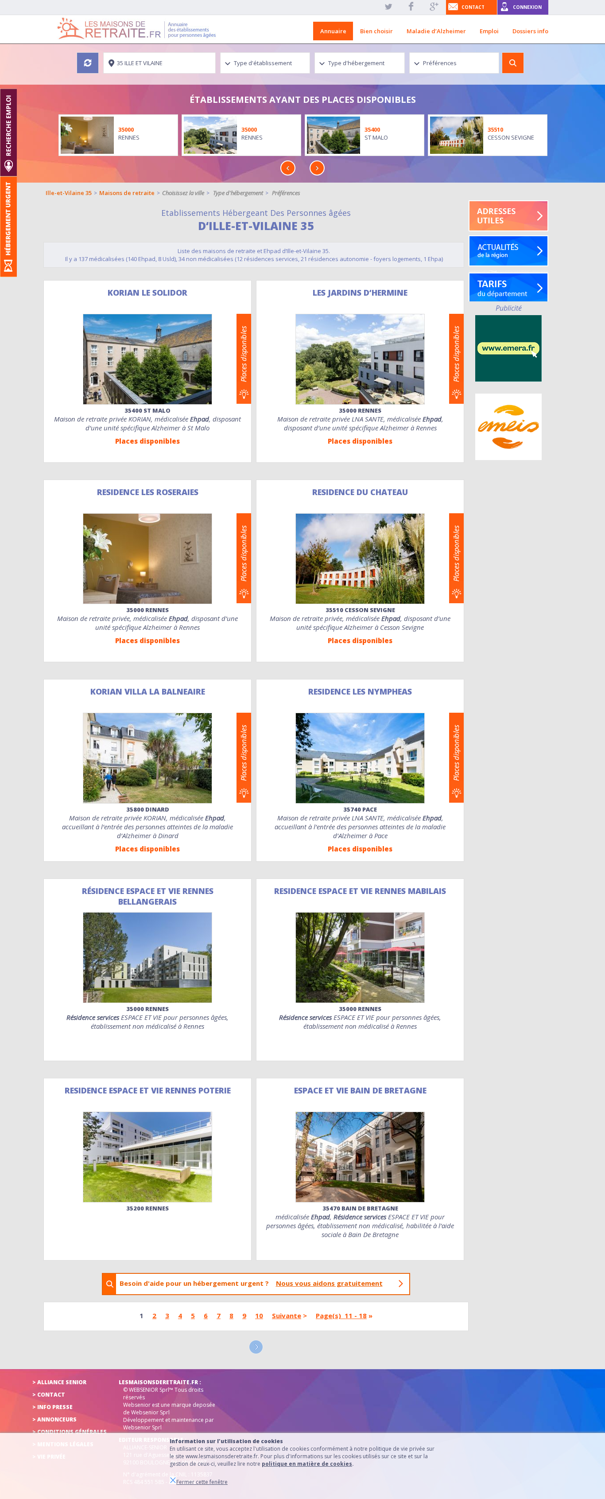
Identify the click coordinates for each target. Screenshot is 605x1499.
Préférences (286, 193)
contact (473, 7)
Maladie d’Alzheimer (436, 31)
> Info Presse (52, 1407)
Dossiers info (530, 31)
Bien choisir (376, 31)
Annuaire (333, 31)
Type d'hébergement (238, 193)
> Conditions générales (69, 1432)
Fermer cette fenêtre (202, 1482)
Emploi (489, 31)
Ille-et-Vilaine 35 (69, 193)
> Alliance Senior (59, 1382)
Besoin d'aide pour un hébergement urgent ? (251, 1283)
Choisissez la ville (183, 193)
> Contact (48, 1394)
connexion (527, 7)
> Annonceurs (54, 1419)
